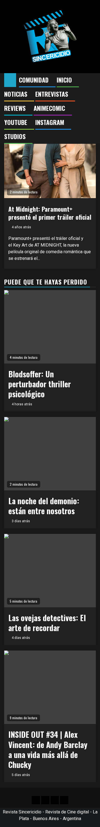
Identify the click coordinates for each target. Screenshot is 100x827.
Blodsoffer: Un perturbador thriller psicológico (39, 384)
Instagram (49, 122)
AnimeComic (49, 108)
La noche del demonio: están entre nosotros (43, 505)
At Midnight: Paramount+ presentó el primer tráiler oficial (49, 212)
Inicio (64, 79)
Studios (15, 136)
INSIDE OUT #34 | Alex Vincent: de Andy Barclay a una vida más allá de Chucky (48, 749)
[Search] (91, 80)
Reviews (15, 108)
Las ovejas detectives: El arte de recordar (47, 622)
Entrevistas (51, 93)
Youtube (15, 122)
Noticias (15, 93)
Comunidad (34, 79)
